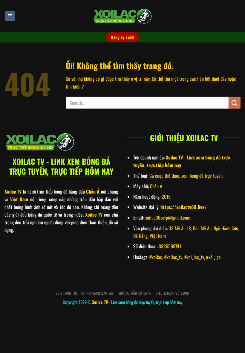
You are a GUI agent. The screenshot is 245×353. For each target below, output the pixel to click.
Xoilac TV (100, 302)
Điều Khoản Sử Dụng (172, 293)
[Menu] (10, 16)
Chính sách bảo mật (98, 293)
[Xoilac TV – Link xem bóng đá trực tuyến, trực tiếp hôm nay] (122, 16)
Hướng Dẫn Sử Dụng (135, 293)
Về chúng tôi (66, 293)
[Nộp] (235, 102)
